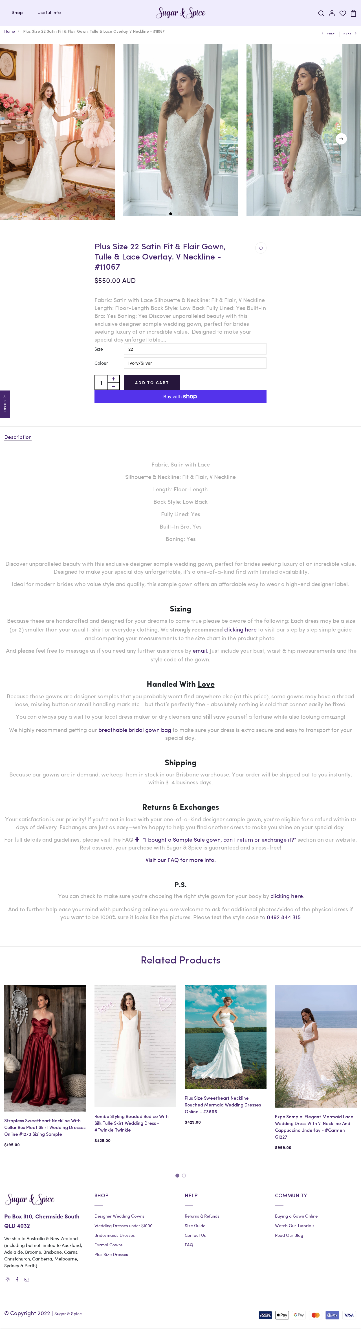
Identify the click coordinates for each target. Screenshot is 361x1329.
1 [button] (171, 214)
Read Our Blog (289, 1235)
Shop (17, 12)
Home (9, 31)
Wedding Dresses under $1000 (123, 1225)
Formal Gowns (108, 1244)
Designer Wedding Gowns (119, 1216)
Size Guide (195, 1225)
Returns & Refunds (202, 1216)
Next (348, 33)
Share (5, 406)
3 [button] (188, 214)
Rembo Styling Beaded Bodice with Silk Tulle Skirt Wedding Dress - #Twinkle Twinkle (131, 1124)
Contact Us (195, 1235)
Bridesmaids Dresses (114, 1235)
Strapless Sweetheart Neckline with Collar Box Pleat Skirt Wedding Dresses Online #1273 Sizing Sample (44, 1128)
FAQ (189, 1244)
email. (200, 650)
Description (18, 437)
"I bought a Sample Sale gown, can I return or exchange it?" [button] (220, 839)
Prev (331, 33)
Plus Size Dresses (111, 1254)
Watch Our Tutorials (294, 1225)
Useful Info (49, 12)
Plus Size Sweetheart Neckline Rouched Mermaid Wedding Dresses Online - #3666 (223, 1105)
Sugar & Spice (68, 1313)
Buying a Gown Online (296, 1216)
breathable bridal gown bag (134, 729)
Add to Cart (152, 383)
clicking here (286, 895)
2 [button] (179, 214)
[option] (180, 130)
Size (98, 349)
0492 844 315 (284, 917)
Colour (101, 363)
